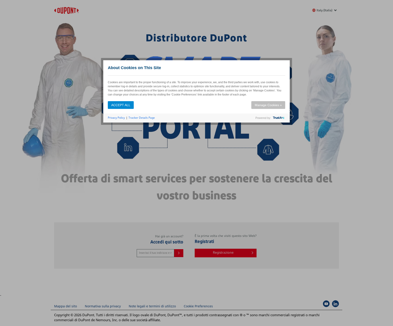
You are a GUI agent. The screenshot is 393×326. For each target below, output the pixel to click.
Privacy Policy (116, 118)
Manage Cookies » (268, 105)
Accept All (120, 105)
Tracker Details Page (141, 118)
